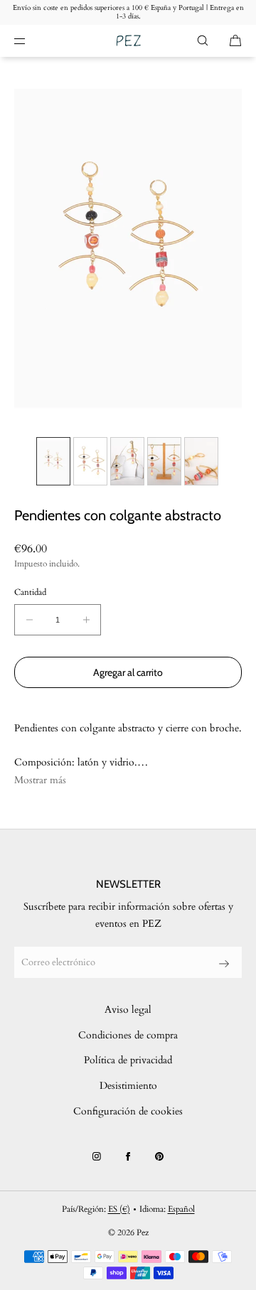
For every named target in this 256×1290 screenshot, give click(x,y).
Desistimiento (128, 1085)
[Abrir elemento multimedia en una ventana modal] (128, 248)
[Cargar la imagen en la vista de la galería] (53, 461)
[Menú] (31, 40)
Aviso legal (128, 1009)
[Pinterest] (159, 1156)
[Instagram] (96, 1156)
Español (181, 1209)
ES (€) (119, 1209)
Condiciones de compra (128, 1035)
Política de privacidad (128, 1060)
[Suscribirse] (224, 964)
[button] (203, 40)
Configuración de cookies (128, 1111)
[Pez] (128, 40)
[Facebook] (128, 1156)
